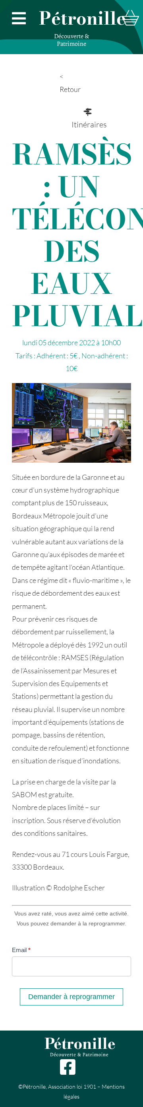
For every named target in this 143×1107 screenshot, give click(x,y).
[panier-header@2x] (130, 13)
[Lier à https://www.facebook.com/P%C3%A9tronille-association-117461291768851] (67, 1067)
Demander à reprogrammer (71, 997)
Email (21, 950)
